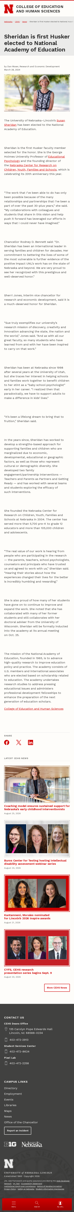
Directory (10, 1088)
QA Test (16, 1184)
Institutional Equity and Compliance (20, 1186)
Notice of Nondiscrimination (49, 1186)
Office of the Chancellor (21, 1122)
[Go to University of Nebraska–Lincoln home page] (8, 9)
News (24, 22)
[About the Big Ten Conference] (10, 1144)
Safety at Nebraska (26, 1189)
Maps (7, 1111)
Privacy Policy (10, 1189)
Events (8, 1099)
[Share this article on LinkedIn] (30, 742)
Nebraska (8, 22)
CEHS (17, 22)
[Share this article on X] (18, 742)
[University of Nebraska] (32, 1144)
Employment (13, 1093)
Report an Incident (18, 1130)
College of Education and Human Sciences (39, 8)
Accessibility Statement (31, 1184)
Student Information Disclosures (50, 1189)
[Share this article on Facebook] (6, 742)
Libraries (10, 1105)
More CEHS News (57, 987)
